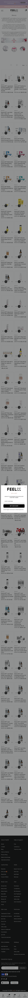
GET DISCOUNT (14, 506)
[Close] (25, 487)
